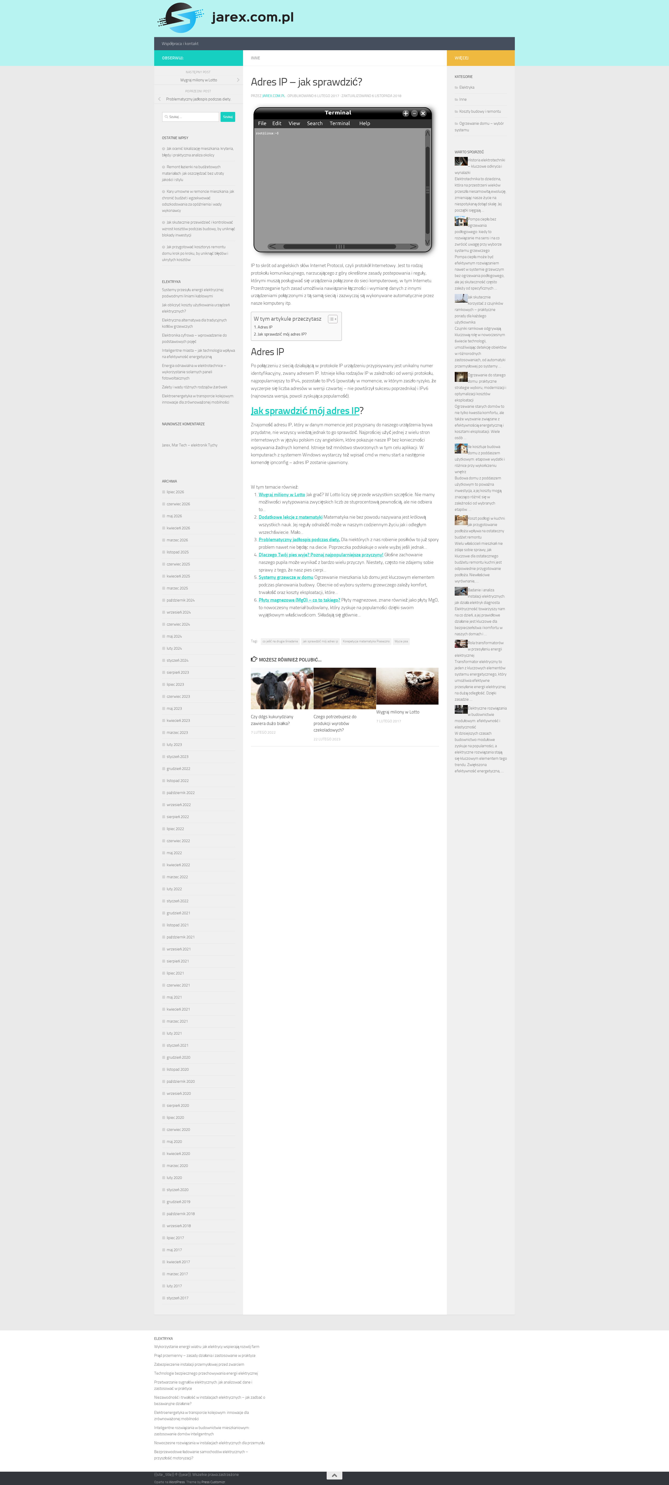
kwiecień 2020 (178, 1153)
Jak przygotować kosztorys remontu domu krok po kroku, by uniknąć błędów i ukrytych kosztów (195, 253)
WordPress (177, 1482)
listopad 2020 (178, 1069)
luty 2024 (174, 648)
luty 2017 (174, 1286)
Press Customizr (213, 1482)
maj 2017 (174, 1250)
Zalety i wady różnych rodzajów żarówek (194, 387)
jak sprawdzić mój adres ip (320, 641)
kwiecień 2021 (178, 1009)
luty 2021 (174, 1033)
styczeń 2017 (177, 1298)
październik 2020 (181, 1081)
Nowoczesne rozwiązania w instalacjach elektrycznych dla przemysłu (209, 1443)
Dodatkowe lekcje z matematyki (290, 517)
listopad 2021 (178, 925)
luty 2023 (174, 744)
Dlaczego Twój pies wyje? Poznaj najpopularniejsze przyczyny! (321, 555)
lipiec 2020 (175, 1117)
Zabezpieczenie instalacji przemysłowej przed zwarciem (199, 1364)
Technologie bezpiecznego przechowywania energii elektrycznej (206, 1373)
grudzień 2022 (178, 768)
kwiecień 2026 (178, 528)
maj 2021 (174, 997)
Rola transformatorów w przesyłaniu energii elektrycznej (479, 649)
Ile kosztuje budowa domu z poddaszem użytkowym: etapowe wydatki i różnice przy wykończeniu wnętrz (480, 459)
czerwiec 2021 (178, 985)
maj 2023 (174, 708)
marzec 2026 (177, 540)
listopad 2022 (178, 780)
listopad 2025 (178, 552)
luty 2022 (174, 889)
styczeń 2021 (177, 1045)
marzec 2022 (177, 877)
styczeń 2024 (177, 660)
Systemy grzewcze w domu (286, 577)
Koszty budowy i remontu (480, 111)
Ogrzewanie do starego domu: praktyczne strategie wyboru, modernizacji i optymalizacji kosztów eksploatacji (480, 388)
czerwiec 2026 (178, 504)
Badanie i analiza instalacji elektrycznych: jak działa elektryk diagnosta (480, 596)
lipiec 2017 (175, 1237)
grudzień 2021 (178, 913)
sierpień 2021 (178, 961)
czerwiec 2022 (178, 840)
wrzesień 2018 (179, 1225)
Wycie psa (401, 641)
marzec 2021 (177, 1021)
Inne (255, 57)
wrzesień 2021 (179, 949)
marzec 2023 (177, 732)
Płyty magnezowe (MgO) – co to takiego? (299, 600)
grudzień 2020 (178, 1057)
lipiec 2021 (175, 973)
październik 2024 (181, 600)
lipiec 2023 (175, 684)
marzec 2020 (177, 1165)
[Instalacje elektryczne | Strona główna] (224, 19)
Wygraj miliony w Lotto (282, 494)
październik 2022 (181, 792)
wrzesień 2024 (179, 612)
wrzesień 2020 (179, 1093)
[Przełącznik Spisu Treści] (330, 319)
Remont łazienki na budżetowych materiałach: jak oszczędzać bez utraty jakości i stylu (193, 173)
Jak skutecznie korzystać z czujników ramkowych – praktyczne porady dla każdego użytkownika (479, 310)
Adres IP (265, 327)
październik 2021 (181, 937)
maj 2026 (174, 516)
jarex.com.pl (273, 96)
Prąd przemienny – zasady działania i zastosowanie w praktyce (205, 1355)
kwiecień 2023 (178, 720)
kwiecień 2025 (178, 576)
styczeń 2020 (177, 1189)
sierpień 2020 (178, 1105)
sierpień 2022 (178, 816)
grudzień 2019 (178, 1201)
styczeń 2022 (177, 901)
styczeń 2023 (177, 756)
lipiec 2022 (175, 828)
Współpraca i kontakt (180, 43)
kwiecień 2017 (178, 1262)
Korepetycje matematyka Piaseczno (366, 641)
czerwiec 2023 (178, 696)
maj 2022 (174, 853)
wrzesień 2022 (179, 804)
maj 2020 (174, 1141)
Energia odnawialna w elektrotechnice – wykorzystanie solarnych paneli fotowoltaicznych (194, 372)
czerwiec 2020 (178, 1129)
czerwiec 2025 (178, 564)
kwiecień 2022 (178, 865)
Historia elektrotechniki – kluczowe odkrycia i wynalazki (480, 166)
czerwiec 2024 (178, 624)
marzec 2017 (177, 1274)
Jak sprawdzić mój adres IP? (282, 334)
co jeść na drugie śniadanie (280, 641)
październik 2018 (181, 1213)
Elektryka (466, 87)
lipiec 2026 (175, 492)
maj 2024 (174, 636)
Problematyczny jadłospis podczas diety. (299, 539)
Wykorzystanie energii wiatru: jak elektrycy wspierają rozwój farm (206, 1346)
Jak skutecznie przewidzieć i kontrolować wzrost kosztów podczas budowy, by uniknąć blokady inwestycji (198, 228)
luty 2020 (174, 1177)
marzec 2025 (177, 588)
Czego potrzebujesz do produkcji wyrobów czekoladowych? (335, 723)
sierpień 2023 (178, 672)
